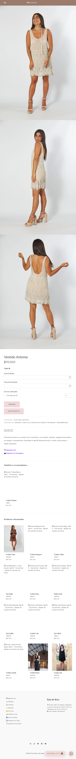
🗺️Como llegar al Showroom (56, 711)
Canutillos (26, 422)
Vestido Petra (34, 594)
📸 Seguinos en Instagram (13, 453)
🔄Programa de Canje (13, 720)
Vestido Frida (10, 554)
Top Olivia (57, 633)
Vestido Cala (34, 633)
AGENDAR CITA (53, 753)
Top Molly (9, 594)
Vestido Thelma (11, 500)
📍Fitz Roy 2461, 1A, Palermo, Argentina (59, 705)
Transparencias (62, 422)
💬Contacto (9, 705)
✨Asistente (10, 708)
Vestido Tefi (58, 673)
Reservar (12, 404)
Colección (17, 420)
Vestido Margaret (36, 554)
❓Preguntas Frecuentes (13, 724)
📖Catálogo (9, 701)
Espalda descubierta (39, 422)
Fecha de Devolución (10, 382)
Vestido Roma (34, 673)
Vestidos (25, 420)
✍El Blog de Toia (11, 714)
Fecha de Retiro (9, 373)
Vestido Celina (59, 554)
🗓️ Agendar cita (10, 450)
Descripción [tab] (8, 430)
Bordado (18, 422)
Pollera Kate (58, 594)
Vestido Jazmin (11, 673)
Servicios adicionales (10, 391)
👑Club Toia (10, 711)
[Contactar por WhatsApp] (71, 753)
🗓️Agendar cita (11, 698)
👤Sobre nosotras (11, 717)
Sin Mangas (51, 422)
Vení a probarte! (14, 411)
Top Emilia (9, 633)
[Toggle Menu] (5, 3)
